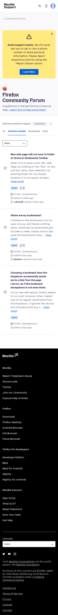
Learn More (29, 72)
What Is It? (9, 503)
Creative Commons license (23, 579)
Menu (46, 6)
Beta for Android (12, 468)
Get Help (7, 520)
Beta (5, 462)
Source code (9, 381)
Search (39, 6)
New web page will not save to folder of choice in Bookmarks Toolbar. (32, 156)
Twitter (6, 387)
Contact (7, 610)
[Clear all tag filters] (51, 124)
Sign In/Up (8, 498)
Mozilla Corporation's (21, 561)
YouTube (9, 554)
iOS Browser (9, 433)
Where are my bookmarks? (26, 215)
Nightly (6, 474)
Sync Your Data (11, 514)
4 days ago (36, 259)
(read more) (17, 181)
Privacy (6, 599)
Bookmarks (31, 194)
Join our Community (14, 392)
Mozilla (10, 355)
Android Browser (12, 427)
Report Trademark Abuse (17, 376)
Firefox (17, 194)
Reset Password (12, 509)
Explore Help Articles (15, 398)
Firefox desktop (11, 422)
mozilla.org (9, 588)
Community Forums (15, 18)
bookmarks (40, 124)
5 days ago (38, 202)
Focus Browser (11, 438)
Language (7, 538)
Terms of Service (12, 593)
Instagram (15, 554)
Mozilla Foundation (27, 564)
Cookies (7, 604)
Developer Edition (13, 457)
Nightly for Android (14, 479)
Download (8, 416)
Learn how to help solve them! (28, 109)
